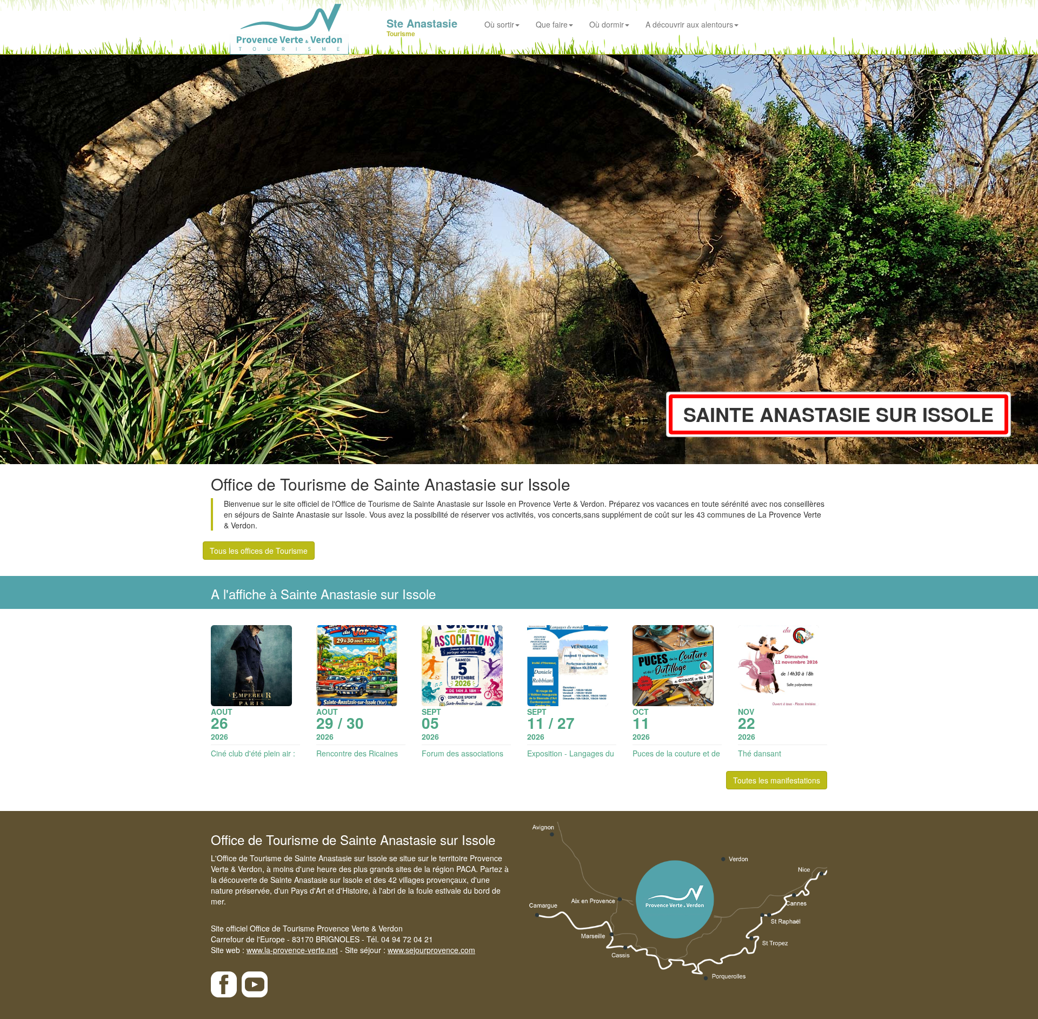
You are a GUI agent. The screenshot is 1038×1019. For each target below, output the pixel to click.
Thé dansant (759, 753)
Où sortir (499, 24)
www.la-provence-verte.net (292, 949)
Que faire (552, 24)
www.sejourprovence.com (431, 949)
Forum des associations (462, 753)
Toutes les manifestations (776, 780)
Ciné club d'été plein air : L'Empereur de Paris (253, 758)
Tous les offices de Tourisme (259, 550)
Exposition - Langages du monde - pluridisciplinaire (570, 758)
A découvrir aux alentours (689, 24)
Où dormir (606, 24)
